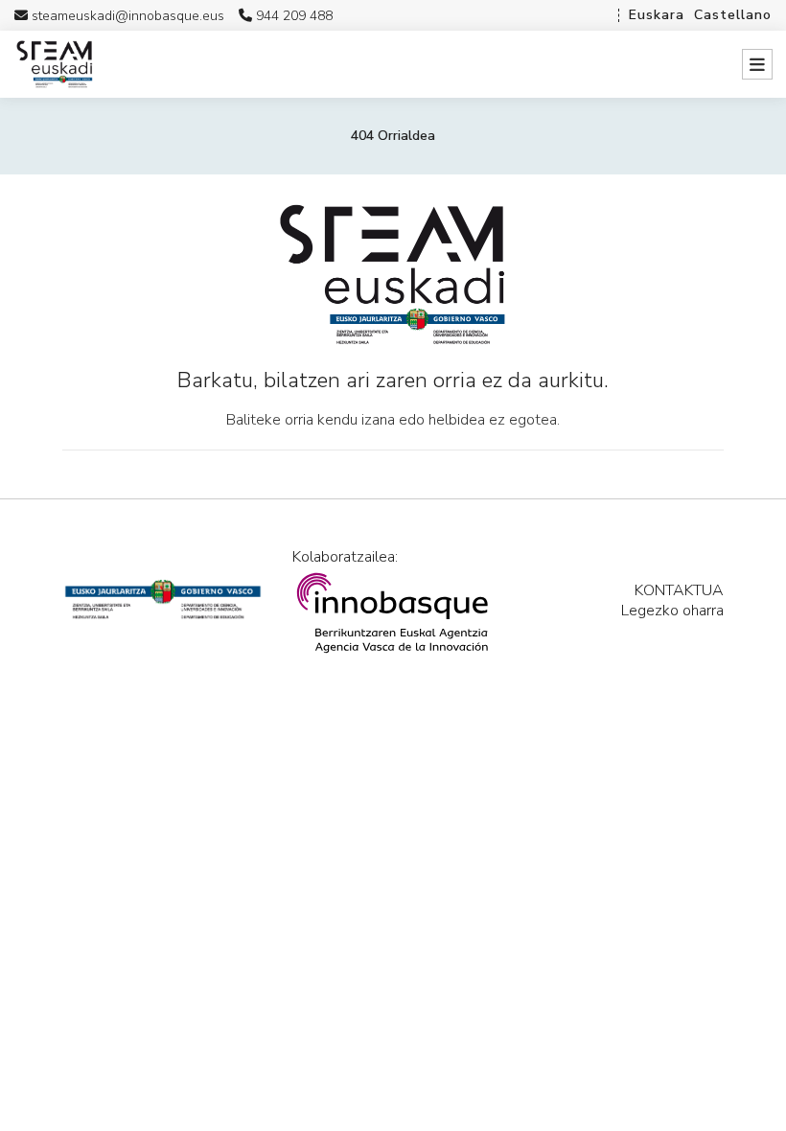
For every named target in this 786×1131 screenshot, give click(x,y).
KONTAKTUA (679, 590)
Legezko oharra (672, 610)
